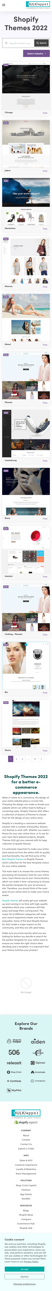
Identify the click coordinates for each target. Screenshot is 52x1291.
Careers (26, 1139)
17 (35, 758)
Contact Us (26, 1144)
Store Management (26, 1173)
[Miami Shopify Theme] (26, 317)
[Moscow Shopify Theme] (26, 259)
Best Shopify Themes (13, 859)
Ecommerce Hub (26, 1223)
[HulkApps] (38, 4)
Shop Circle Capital (26, 1185)
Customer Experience (26, 1164)
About (26, 1135)
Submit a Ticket (26, 1148)
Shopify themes (10, 900)
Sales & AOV (26, 1160)
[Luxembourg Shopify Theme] (26, 433)
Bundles (26, 1198)
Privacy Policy (31, 1261)
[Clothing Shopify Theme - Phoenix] (26, 607)
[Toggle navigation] (3, 5)
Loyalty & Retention (26, 1169)
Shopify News (26, 1214)
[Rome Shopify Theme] (26, 491)
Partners (26, 1189)
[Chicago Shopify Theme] (26, 85)
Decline (24, 1276)
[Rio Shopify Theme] (26, 665)
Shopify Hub (26, 1227)
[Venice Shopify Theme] (26, 723)
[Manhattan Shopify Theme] (26, 201)
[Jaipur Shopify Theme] (26, 143)
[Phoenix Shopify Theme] (26, 375)
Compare (26, 1219)
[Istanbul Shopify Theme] (26, 549)
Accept (24, 1269)
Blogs (26, 1210)
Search (43, 42)
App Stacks (26, 1194)
